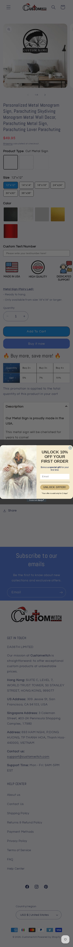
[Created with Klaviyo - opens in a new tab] (36, 500)
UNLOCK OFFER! (54, 487)
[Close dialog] (70, 448)
